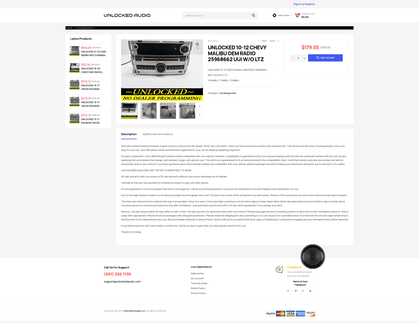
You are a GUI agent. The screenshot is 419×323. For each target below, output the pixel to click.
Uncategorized (84, 27)
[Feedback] (279, 270)
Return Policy (198, 288)
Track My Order (199, 283)
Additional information (158, 134)
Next (199, 106)
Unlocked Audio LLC (134, 310)
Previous (199, 115)
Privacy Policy (198, 293)
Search (253, 15)
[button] (197, 46)
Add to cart (327, 57)
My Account (197, 278)
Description (129, 134)
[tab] (131, 134)
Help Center (197, 273)
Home (68, 27)
